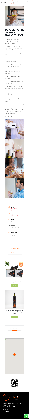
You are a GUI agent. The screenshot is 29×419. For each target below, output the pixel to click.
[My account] (27, 2)
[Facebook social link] (3, 409)
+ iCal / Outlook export (14, 252)
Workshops (14, 235)
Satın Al (14, 285)
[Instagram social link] (5, 409)
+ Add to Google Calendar (15, 248)
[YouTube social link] (7, 409)
